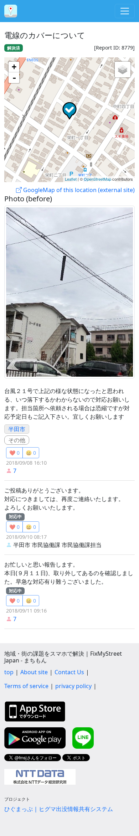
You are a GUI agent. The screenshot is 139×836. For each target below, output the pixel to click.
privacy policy (73, 686)
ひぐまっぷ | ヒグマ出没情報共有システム (58, 809)
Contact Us (69, 672)
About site (34, 672)
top (9, 672)
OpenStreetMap (97, 179)
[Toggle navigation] (125, 11)
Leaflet (71, 179)
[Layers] (122, 69)
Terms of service (26, 686)
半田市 (16, 429)
